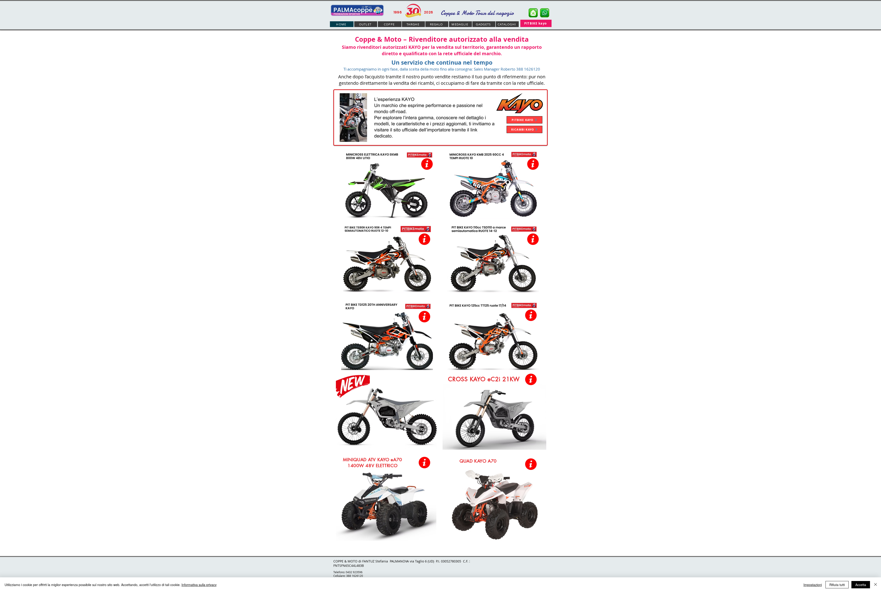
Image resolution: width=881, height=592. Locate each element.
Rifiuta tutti (837, 584)
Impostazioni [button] (812, 584)
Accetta (860, 584)
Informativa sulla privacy (199, 584)
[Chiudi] (875, 584)
